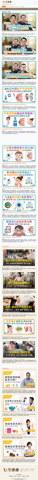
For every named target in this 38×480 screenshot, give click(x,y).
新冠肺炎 (7, 6)
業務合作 (19, 476)
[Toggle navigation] (35, 3)
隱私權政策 (11, 476)
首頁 (3, 9)
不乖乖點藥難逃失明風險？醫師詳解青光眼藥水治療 (12, 129)
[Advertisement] (19, 139)
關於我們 (15, 476)
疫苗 (16, 6)
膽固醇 (23, 6)
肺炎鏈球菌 (12, 6)
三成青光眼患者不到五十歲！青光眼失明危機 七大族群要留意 (14, 163)
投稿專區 (27, 476)
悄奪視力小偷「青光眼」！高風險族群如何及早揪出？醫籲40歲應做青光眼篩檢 (17, 188)
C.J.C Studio (21, 479)
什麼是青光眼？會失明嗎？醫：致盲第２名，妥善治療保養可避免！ (15, 212)
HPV (19, 6)
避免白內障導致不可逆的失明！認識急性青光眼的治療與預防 (14, 104)
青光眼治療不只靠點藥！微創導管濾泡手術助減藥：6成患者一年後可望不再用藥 (18, 31)
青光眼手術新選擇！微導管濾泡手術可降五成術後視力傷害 (13, 79)
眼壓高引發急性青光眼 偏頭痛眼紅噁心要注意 (11, 237)
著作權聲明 (23, 476)
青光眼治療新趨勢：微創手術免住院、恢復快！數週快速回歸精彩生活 (16, 55)
